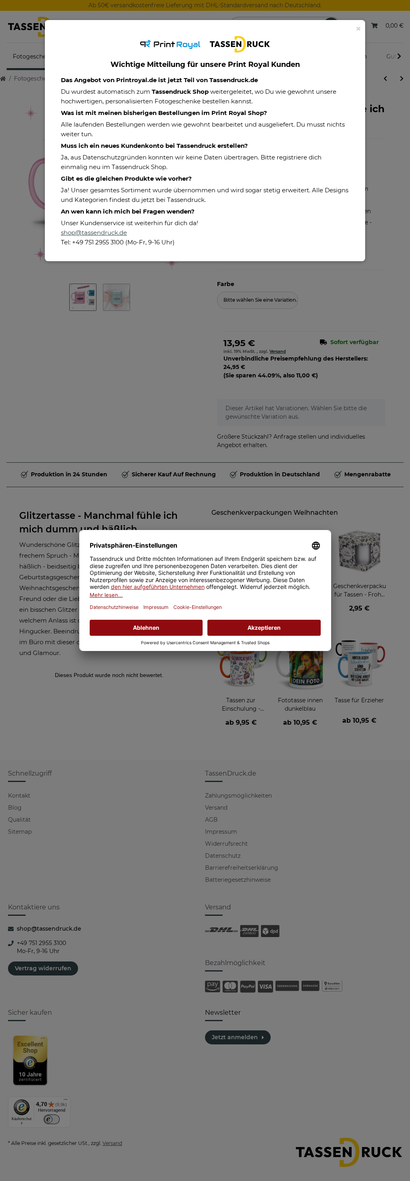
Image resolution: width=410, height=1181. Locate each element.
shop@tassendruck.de (94, 232)
